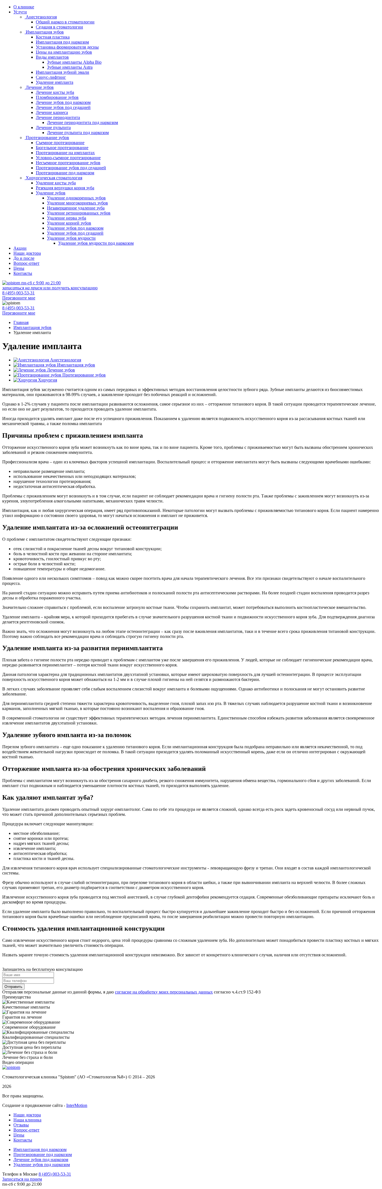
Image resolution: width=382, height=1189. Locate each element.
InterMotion (76, 1105)
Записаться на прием (22, 1179)
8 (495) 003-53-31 (18, 292)
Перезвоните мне (18, 298)
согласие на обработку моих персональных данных (164, 992)
